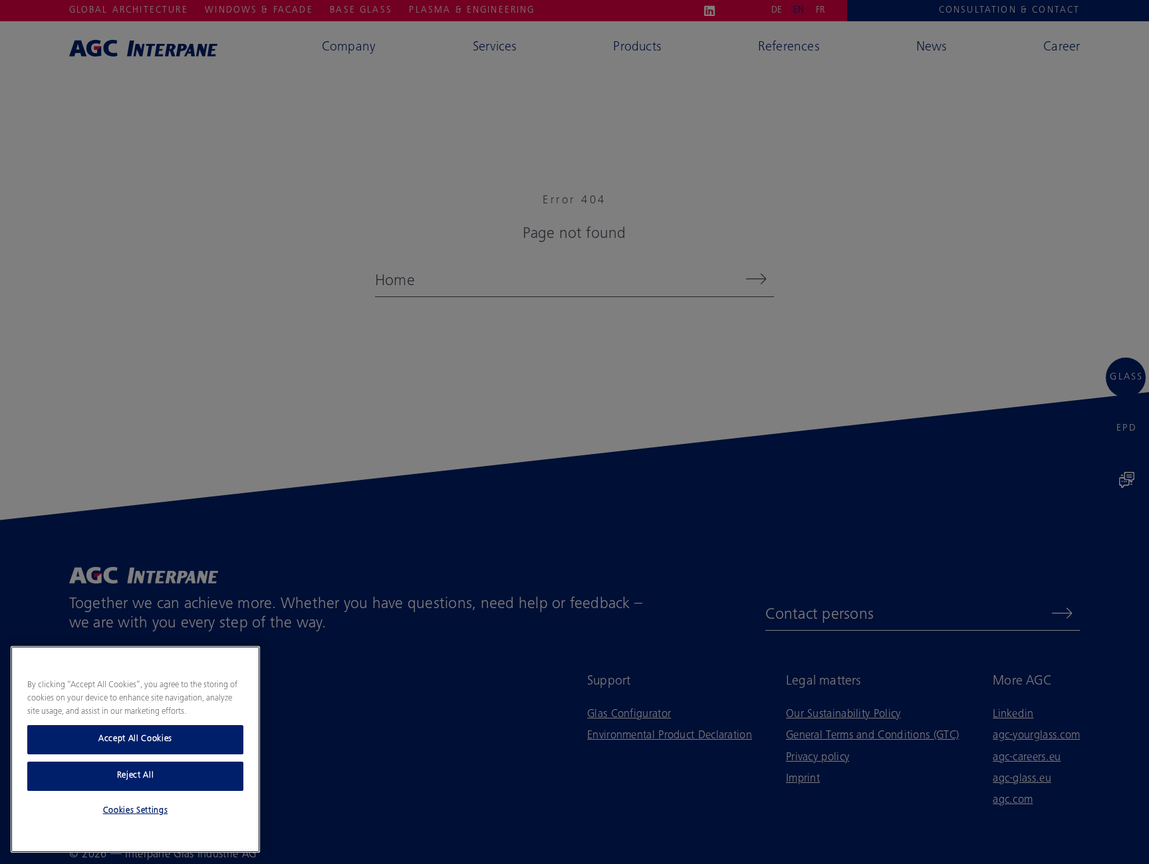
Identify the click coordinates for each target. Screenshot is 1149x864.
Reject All (135, 776)
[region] (135, 749)
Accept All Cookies (135, 739)
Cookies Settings (135, 811)
